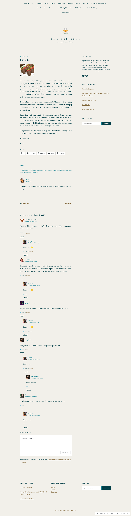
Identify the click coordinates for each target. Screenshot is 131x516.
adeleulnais (27, 302)
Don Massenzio (28, 339)
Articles (22, 166)
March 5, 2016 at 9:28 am (37, 378)
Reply (22, 236)
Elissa (26, 395)
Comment (65, 452)
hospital (58, 170)
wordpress (35, 172)
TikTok (53, 487)
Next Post (68, 203)
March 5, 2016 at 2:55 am (30, 304)
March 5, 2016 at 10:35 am (31, 396)
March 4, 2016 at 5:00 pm (34, 243)
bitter (38, 170)
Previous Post (25, 203)
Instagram (54, 492)
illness (63, 170)
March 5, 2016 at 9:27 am (34, 359)
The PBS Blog (66, 38)
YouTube (53, 490)
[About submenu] (28, 3)
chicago (50, 170)
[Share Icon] (83, 76)
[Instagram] (86, 76)
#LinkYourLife (32, 170)
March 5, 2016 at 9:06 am (31, 341)
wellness (30, 172)
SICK (66, 170)
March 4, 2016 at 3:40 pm (31, 221)
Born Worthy (86, 105)
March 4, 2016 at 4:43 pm (31, 261)
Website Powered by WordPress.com (65, 510)
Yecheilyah (30, 241)
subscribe (107, 123)
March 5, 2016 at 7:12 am (33, 322)
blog (41, 170)
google (54, 170)
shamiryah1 (27, 259)
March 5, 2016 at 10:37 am (34, 415)
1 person (28, 233)
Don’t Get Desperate (88, 89)
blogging (45, 170)
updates (26, 172)
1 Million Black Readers (89, 100)
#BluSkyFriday (24, 170)
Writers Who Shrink (88, 109)
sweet (70, 170)
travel (21, 172)
